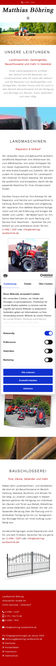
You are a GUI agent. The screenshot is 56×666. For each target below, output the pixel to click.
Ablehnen (28, 388)
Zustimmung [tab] (10, 283)
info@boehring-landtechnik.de (20, 627)
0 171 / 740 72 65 (13, 616)
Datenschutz (11, 655)
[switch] (49, 342)
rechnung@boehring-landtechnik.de (23, 639)
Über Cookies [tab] (46, 283)
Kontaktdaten (12, 647)
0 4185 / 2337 (29, 2)
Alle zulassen (28, 372)
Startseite (10, 643)
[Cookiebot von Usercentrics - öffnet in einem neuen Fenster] (40, 276)
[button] (28, 17)
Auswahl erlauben (28, 380)
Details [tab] (27, 283)
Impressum (11, 651)
